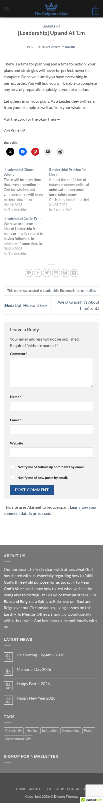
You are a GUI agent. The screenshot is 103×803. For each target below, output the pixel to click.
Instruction (50, 731)
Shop (60, 789)
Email (15, 420)
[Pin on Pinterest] (65, 273)
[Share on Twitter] (47, 273)
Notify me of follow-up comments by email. (51, 467)
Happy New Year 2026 (36, 698)
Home (21, 789)
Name (16, 397)
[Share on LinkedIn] (74, 273)
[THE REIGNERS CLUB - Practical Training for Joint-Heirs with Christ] (51, 8)
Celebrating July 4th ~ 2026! (41, 654)
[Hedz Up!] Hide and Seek (26, 305)
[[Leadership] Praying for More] (71, 189)
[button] (7, 8)
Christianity (13, 731)
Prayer (89, 731)
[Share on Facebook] (38, 273)
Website (16, 443)
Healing (32, 731)
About (34, 789)
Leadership (51, 26)
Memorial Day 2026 (34, 669)
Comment (19, 354)
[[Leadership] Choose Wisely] (26, 189)
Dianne (70, 46)
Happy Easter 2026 (33, 683)
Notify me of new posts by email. (43, 477)
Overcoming (71, 731)
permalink (88, 291)
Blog (48, 789)
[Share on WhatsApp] (29, 273)
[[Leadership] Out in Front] (26, 236)
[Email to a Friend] (56, 273)
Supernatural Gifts (18, 739)
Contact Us (77, 789)
